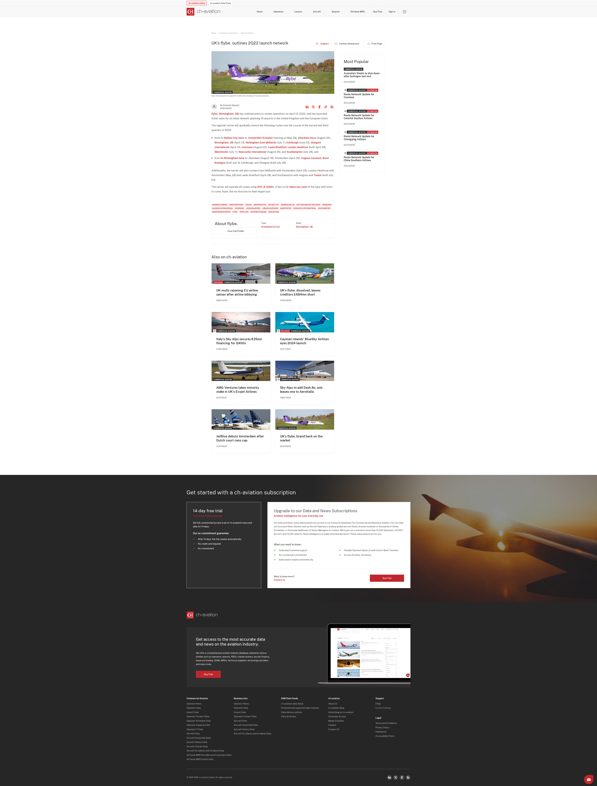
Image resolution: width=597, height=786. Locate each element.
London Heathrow (298, 147)
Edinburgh (292, 142)
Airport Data (193, 712)
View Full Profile (235, 231)
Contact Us (333, 729)
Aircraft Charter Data (197, 746)
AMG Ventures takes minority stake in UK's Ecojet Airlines (237, 390)
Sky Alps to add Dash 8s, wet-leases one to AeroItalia (302, 390)
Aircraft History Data (197, 742)
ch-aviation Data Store (220, 3)
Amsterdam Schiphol (260, 137)
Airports (336, 11)
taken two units (298, 186)
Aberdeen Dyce (307, 137)
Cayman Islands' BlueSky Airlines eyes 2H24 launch (304, 341)
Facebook (319, 107)
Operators (278, 11)
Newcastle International (252, 151)
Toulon (318, 175)
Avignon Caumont (311, 158)
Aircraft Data (193, 733)
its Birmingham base (232, 158)
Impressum (380, 731)
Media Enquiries (336, 721)
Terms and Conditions (386, 723)
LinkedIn (307, 107)
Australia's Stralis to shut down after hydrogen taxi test (362, 75)
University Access (337, 716)
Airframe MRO (357, 11)
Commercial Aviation (228, 33)
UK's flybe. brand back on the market (301, 438)
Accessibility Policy (385, 736)
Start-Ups (244, 212)
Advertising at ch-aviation (341, 712)
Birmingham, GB (229, 113)
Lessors (298, 11)
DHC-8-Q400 (265, 186)
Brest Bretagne (236, 205)
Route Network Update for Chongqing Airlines (359, 138)
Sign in (392, 11)
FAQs (378, 703)
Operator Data (194, 708)
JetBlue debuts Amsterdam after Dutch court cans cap (240, 438)
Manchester (221, 151)
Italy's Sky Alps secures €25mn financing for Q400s (239, 341)
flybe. (214, 113)
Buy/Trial (377, 11)
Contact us (279, 580)
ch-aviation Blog (336, 708)
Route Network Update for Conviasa (359, 96)
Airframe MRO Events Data (200, 759)
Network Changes (258, 212)
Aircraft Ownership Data (199, 738)
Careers (332, 725)
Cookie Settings (383, 708)
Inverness (247, 147)
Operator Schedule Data (199, 721)
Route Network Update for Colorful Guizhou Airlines (359, 117)
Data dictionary (288, 716)
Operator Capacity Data (198, 725)
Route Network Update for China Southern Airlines (359, 159)
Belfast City (231, 137)
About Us (332, 703)
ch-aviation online (196, 3)
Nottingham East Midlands (261, 142)
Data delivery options (291, 712)
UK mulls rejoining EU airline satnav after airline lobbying (237, 292)
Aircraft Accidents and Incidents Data (205, 750)
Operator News (194, 703)
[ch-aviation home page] (203, 12)
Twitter (395, 777)
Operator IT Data (195, 729)
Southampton (294, 151)
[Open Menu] (404, 11)
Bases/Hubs (273, 212)
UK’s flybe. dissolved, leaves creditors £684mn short (300, 292)
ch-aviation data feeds (292, 703)
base (241, 137)
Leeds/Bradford (277, 147)
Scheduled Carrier (270, 227)
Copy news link (325, 107)
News (260, 11)
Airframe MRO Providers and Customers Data (209, 755)
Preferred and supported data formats (300, 708)
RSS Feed (332, 107)
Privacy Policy (382, 727)
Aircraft (317, 11)
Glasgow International (222, 208)
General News (247, 33)
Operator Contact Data (198, 716)
